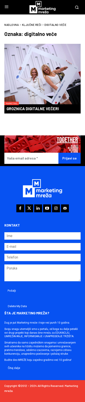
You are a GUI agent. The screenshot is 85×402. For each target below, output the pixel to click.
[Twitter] (29, 208)
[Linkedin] (38, 208)
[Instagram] (56, 208)
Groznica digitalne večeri (33, 108)
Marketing (11, 103)
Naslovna (11, 25)
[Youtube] (47, 208)
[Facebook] (20, 208)
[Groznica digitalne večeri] (42, 74)
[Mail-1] (65, 208)
